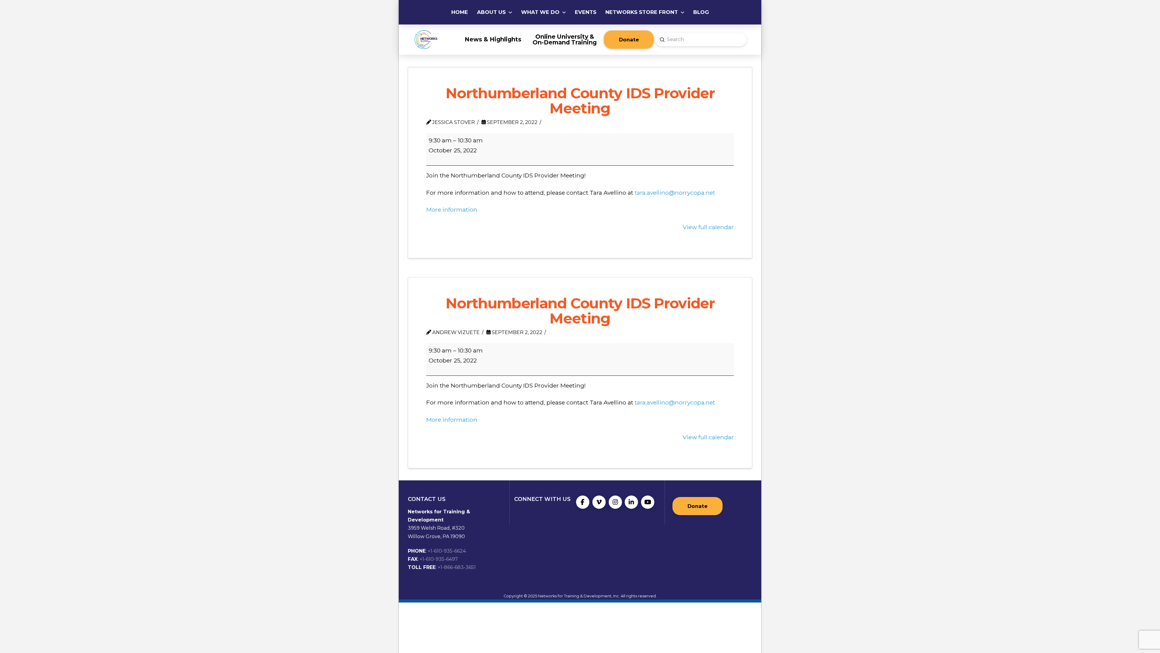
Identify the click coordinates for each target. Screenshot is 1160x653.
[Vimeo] (599, 502)
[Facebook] (582, 502)
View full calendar (708, 227)
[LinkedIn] (631, 502)
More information (451, 209)
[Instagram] (615, 502)
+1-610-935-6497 (439, 559)
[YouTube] (647, 502)
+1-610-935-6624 (447, 551)
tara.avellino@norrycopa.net (675, 192)
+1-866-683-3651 (457, 567)
